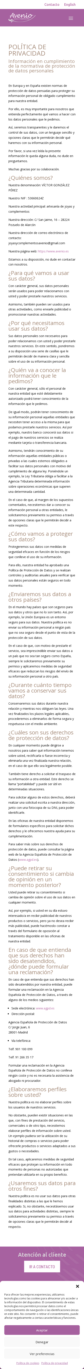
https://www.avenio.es (53, 251)
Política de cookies (27, 1363)
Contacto (51, 4)
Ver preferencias (42, 1354)
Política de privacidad (54, 1363)
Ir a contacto (42, 1266)
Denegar (42, 1342)
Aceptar (42, 1330)
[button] (77, 1286)
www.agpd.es (28, 860)
